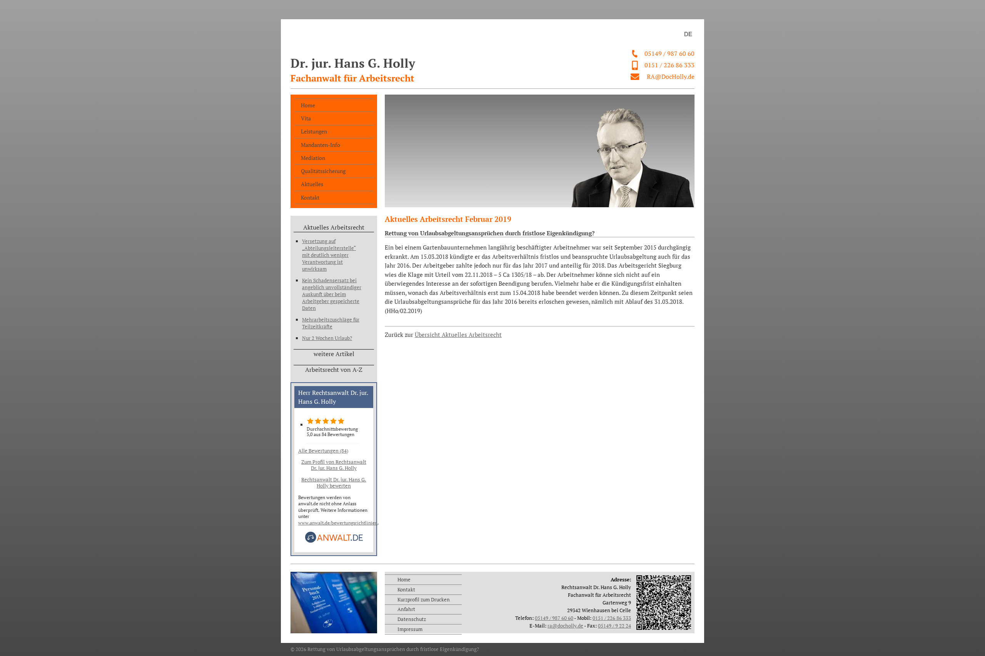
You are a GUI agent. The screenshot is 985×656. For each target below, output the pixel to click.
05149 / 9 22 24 (614, 625)
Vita (306, 118)
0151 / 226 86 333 (669, 65)
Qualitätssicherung (323, 171)
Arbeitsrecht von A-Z (333, 369)
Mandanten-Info (320, 144)
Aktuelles (312, 184)
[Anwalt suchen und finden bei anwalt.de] (334, 541)
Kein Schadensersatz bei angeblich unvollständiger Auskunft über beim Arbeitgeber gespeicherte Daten (331, 294)
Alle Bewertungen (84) (323, 450)
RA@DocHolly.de (671, 76)
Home (308, 105)
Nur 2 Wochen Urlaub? (327, 338)
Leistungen (314, 131)
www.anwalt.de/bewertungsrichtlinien (337, 523)
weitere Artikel (334, 354)
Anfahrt (406, 609)
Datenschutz (411, 619)
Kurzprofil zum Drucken (423, 599)
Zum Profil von (333, 464)
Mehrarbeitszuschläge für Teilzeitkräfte (330, 323)
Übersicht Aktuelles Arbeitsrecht (458, 334)
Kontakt (310, 197)
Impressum (409, 629)
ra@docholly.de (565, 625)
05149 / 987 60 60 (669, 53)
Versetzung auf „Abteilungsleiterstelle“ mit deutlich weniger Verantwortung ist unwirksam (329, 255)
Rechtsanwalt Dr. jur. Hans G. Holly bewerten (333, 482)
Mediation (313, 158)
